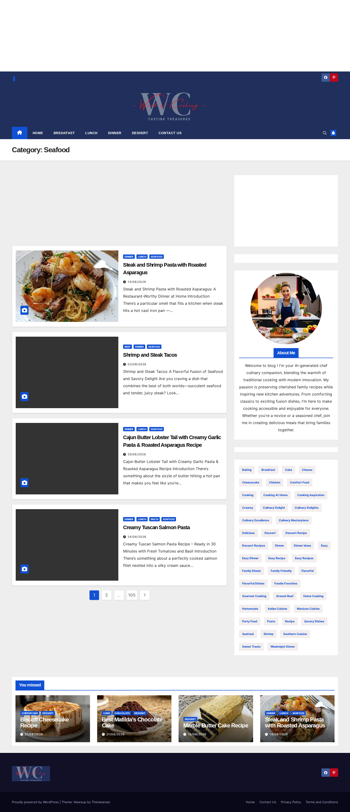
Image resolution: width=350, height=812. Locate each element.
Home (250, 802)
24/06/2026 (137, 536)
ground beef (285, 596)
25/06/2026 (137, 454)
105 (132, 595)
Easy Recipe (276, 558)
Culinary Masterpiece (294, 520)
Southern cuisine (295, 634)
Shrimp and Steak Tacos (150, 355)
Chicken (274, 482)
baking (247, 470)
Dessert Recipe (296, 533)
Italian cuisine (277, 608)
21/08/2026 (34, 734)
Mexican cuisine (308, 608)
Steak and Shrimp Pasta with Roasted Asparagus (295, 722)
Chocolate (122, 713)
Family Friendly (281, 571)
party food (249, 621)
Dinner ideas (302, 545)
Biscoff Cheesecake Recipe (44, 722)
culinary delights (307, 507)
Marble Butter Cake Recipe (215, 725)
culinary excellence (255, 520)
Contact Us (268, 802)
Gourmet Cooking (254, 596)
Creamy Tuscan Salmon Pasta (156, 527)
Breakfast (268, 470)
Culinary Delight (274, 507)
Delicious (248, 533)
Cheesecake (250, 482)
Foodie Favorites (285, 583)
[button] (325, 133)
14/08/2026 (137, 282)
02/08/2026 (137, 364)
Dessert (270, 533)
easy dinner (250, 558)
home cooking (313, 596)
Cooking (248, 495)
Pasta (154, 519)
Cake (288, 470)
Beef (127, 346)
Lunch (142, 256)
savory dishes (314, 621)
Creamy (247, 507)
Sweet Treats (251, 646)
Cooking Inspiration (310, 495)
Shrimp (269, 634)
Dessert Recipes (253, 545)
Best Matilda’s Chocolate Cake (132, 722)
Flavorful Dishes (253, 583)
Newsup (80, 802)
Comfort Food (299, 482)
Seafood (156, 256)
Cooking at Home (275, 495)
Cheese (307, 470)
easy (324, 545)
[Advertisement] (119, 210)
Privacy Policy (291, 802)
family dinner (251, 571)
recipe (290, 621)
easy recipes (304, 558)
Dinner (129, 256)
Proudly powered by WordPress (36, 802)
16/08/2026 (197, 734)
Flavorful (307, 571)
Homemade (250, 608)
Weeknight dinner (282, 646)
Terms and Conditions (322, 802)
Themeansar (101, 802)
